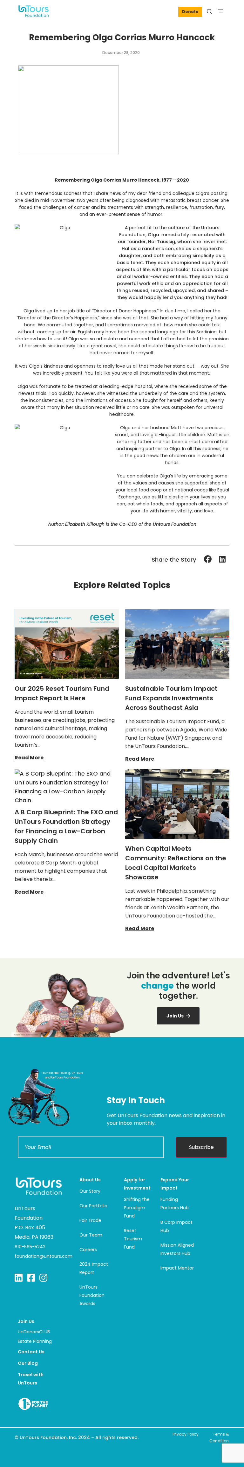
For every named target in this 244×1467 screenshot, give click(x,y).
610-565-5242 (30, 1247)
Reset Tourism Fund (133, 1238)
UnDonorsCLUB (34, 1332)
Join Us (26, 1321)
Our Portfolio (93, 1206)
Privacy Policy (186, 1434)
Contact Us (31, 1352)
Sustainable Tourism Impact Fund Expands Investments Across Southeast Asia (171, 698)
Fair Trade (90, 1220)
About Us (90, 1180)
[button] (220, 11)
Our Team (90, 1235)
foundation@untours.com (43, 1256)
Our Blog (28, 1363)
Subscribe (201, 1147)
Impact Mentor (177, 1268)
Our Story (89, 1191)
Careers (88, 1249)
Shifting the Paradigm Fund (137, 1207)
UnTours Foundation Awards (92, 1295)
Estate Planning (35, 1341)
